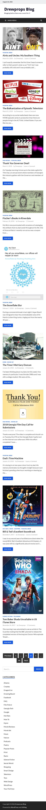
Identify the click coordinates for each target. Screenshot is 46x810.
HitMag (24, 807)
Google (6, 712)
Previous (7, 656)
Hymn (4, 362)
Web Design (8, 781)
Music (11, 529)
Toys (5, 778)
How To (6, 719)
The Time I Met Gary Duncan (17, 365)
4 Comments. (30, 430)
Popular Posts (9, 749)
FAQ (5, 701)
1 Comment (29, 221)
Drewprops (19, 58)
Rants (6, 756)
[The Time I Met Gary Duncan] (23, 346)
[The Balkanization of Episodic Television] (23, 92)
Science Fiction (7, 616)
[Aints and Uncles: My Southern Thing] (23, 39)
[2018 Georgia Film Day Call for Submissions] (23, 405)
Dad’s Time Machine (13, 458)
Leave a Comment (30, 58)
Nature (6, 738)
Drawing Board (9, 694)
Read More (7, 72)
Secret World (8, 763)
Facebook (7, 697)
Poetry (6, 745)
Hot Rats (5, 529)
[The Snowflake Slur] (23, 273)
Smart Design (9, 770)
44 (19, 660)
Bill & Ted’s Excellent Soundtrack (19, 531)
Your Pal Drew (7, 52)
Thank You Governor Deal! (16, 163)
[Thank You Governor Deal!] (23, 148)
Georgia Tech (8, 708)
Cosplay (7, 686)
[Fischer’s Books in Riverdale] (23, 202)
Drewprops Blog (19, 9)
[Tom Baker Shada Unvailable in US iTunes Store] (23, 586)
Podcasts (7, 741)
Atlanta (6, 683)
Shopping (17, 529)
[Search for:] (23, 669)
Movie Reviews (9, 727)
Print (5, 752)
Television (16, 616)
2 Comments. (30, 368)
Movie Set (10, 362)
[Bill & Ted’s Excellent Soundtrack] (23, 506)
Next (26, 660)
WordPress (8, 785)
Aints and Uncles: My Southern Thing (21, 55)
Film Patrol (6, 160)
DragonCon (8, 690)
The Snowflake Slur (12, 305)
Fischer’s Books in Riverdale (17, 218)
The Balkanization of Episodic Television (23, 108)
